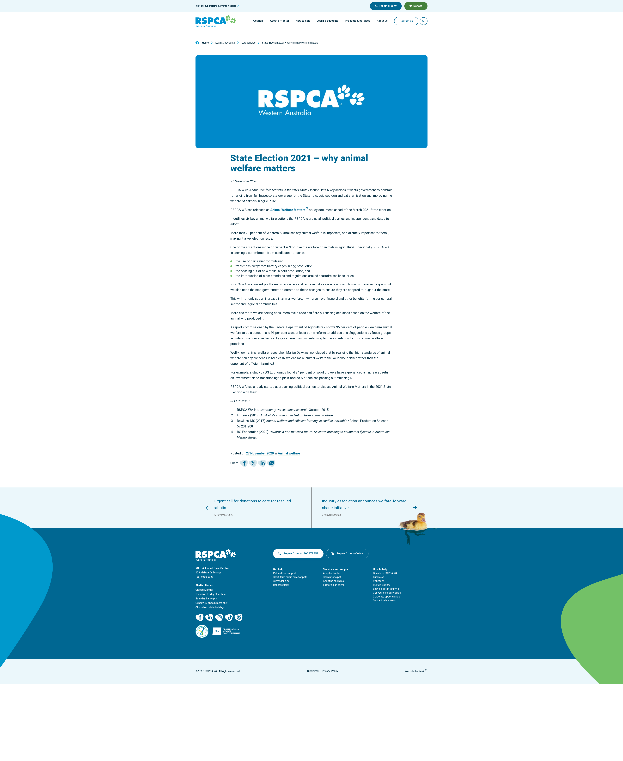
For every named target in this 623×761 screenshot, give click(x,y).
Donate (417, 5)
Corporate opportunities (386, 596)
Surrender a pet (281, 581)
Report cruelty (388, 5)
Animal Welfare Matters (287, 210)
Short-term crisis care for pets (290, 577)
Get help (258, 20)
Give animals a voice (384, 600)
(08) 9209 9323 (204, 576)
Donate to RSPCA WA (385, 573)
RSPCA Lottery (381, 584)
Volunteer (378, 581)
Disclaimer (313, 671)
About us (382, 20)
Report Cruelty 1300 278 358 (301, 553)
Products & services (357, 20)
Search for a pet (332, 577)
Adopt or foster (279, 20)
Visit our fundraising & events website (215, 6)
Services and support (336, 569)
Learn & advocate (327, 20)
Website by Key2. (415, 671)
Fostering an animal (334, 584)
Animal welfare (289, 453)
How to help (303, 20)
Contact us (406, 21)
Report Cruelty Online (350, 553)
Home (205, 42)
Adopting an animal (333, 581)
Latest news (248, 42)
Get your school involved (387, 592)
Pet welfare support (284, 573)
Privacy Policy (330, 671)
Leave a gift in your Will (386, 588)
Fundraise (378, 577)
